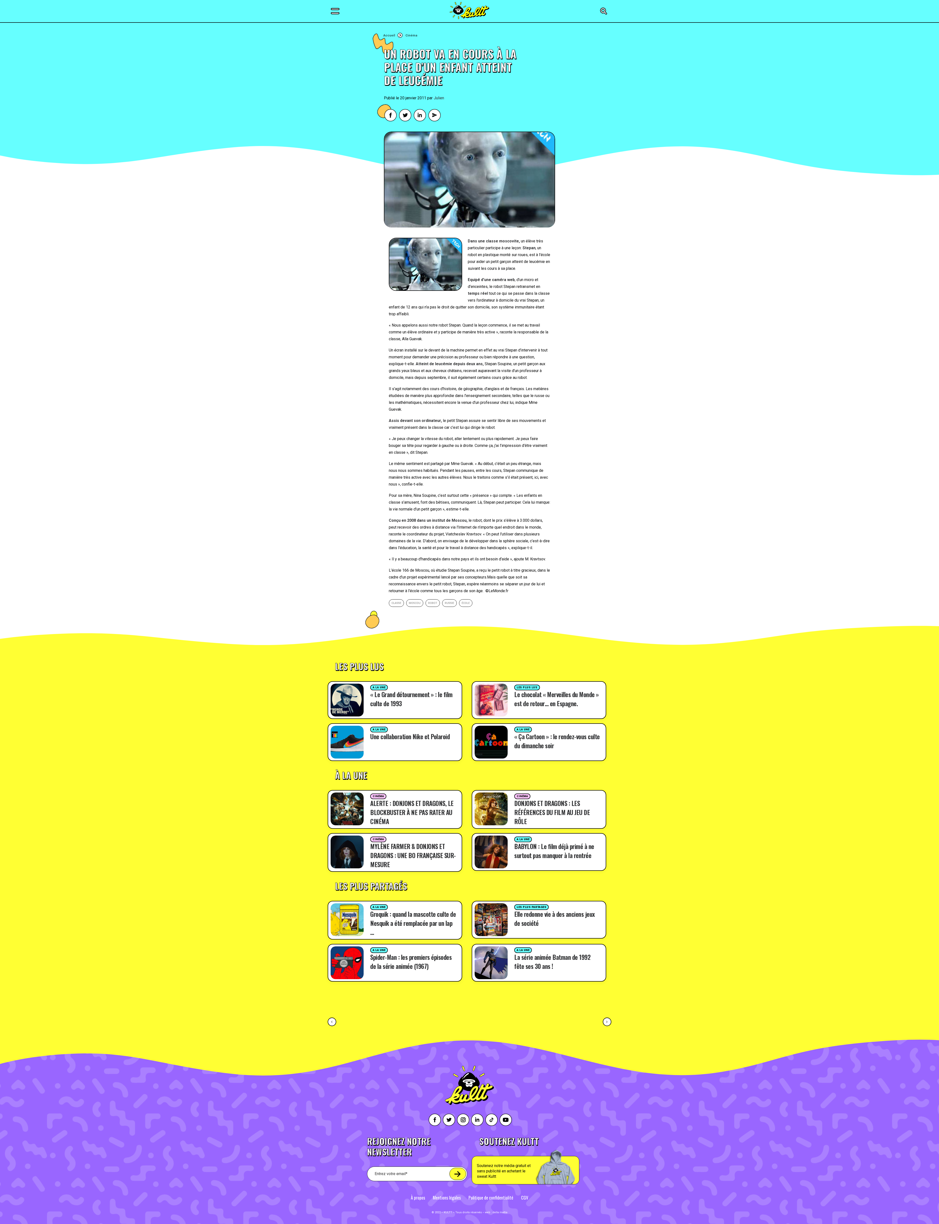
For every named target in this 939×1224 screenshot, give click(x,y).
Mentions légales (447, 1197)
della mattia (499, 1212)
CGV (524, 1197)
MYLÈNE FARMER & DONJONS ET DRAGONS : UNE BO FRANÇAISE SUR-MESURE (413, 855)
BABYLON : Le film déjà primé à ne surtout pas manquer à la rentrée (554, 851)
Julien (439, 98)
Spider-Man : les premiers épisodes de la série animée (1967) (411, 961)
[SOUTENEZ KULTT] (539, 1161)
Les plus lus (527, 687)
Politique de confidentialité (491, 1197)
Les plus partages (531, 907)
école (466, 603)
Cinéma (411, 35)
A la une (379, 687)
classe (396, 603)
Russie (449, 603)
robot (432, 603)
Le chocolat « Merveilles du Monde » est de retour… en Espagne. (556, 699)
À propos (418, 1197)
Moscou (415, 603)
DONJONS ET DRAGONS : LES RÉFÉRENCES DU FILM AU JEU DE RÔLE (552, 812)
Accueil (389, 35)
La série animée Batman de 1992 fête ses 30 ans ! (552, 961)
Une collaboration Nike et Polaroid (410, 736)
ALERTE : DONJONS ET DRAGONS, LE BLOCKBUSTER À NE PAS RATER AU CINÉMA (412, 812)
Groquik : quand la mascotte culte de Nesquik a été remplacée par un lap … (413, 923)
